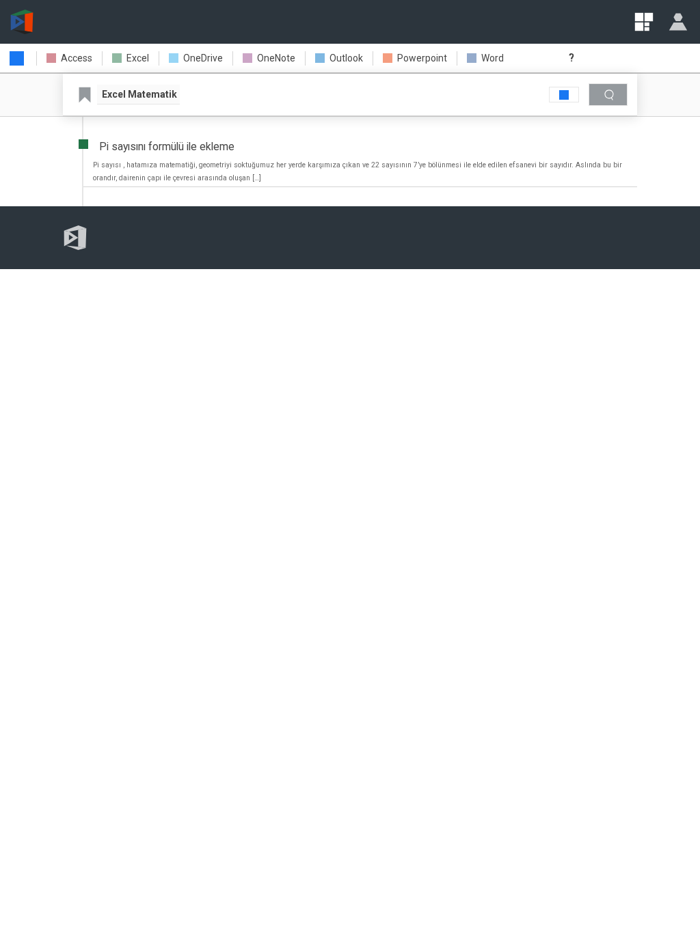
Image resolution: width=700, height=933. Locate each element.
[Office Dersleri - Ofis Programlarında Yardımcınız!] (22, 22)
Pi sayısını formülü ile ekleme (166, 146)
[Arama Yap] (608, 94)
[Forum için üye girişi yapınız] (678, 22)
